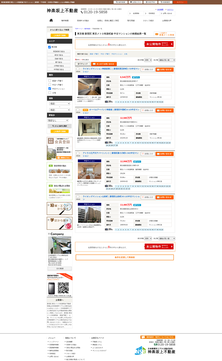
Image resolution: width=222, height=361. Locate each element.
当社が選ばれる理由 (73, 348)
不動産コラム (97, 342)
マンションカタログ (99, 350)
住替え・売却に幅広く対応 (108, 21)
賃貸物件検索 (54, 348)
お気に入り (137, 2)
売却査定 (152, 13)
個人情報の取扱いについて (75, 359)
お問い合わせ (167, 13)
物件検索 (65, 21)
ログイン (170, 9)
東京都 (54, 47)
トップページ (54, 342)
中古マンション (117, 54)
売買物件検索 (54, 345)
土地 (125, 54)
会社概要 (160, 9)
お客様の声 (166, 21)
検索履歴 (166, 2)
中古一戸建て (105, 54)
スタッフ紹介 (148, 21)
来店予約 (151, 2)
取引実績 (131, 21)
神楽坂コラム (97, 345)
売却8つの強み (83, 21)
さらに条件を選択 (61, 126)
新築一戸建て (94, 54)
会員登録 (136, 13)
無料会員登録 (54, 350)
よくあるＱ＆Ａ (97, 348)
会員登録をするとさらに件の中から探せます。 (108, 44)
